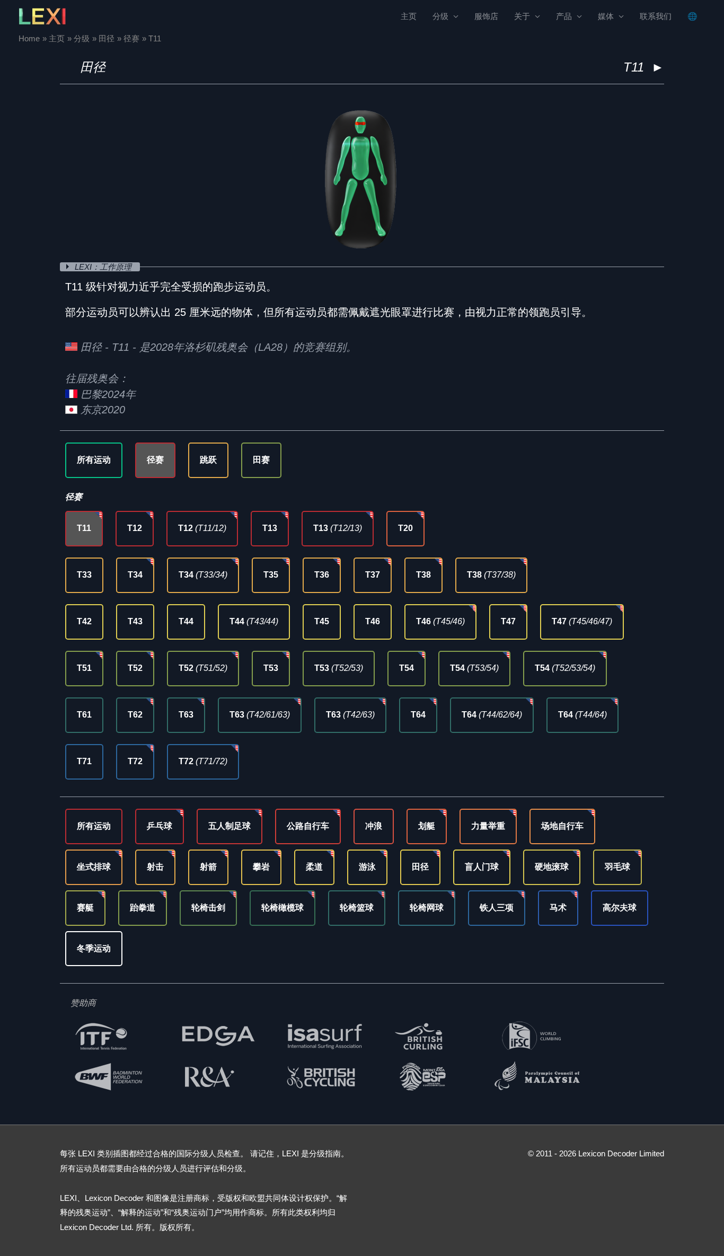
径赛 (155, 459)
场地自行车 (562, 825)
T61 (84, 714)
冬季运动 (94, 948)
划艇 (426, 825)
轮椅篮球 (357, 907)
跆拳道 (142, 907)
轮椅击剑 (208, 907)
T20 (405, 528)
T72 (135, 761)
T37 (372, 574)
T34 (135, 574)
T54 (406, 668)
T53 (270, 668)
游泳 (367, 866)
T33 (84, 574)
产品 (564, 16)
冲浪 (373, 825)
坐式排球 (94, 866)
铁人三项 (497, 907)
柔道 (314, 866)
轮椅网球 (427, 907)
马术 (558, 907)
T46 (372, 621)
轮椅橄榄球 (282, 907)
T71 (84, 761)
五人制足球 (229, 825)
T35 (270, 574)
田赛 (261, 459)
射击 (155, 866)
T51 (84, 668)
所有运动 (94, 459)
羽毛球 (617, 866)
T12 (134, 528)
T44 (186, 621)
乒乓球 (159, 825)
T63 (186, 714)
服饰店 (486, 16)
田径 (92, 67)
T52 (135, 668)
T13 (269, 528)
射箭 (208, 866)
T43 (135, 621)
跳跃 (208, 459)
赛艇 (85, 907)
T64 (418, 714)
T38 (423, 574)
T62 (135, 714)
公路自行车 (308, 825)
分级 (440, 16)
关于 (522, 16)
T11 (84, 528)
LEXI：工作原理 (104, 266)
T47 (508, 621)
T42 (84, 621)
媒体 (606, 16)
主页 (409, 16)
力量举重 (488, 825)
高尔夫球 (620, 907)
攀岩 (261, 866)
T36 (321, 574)
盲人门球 (482, 866)
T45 (321, 621)
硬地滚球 (552, 866)
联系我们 (656, 16)
